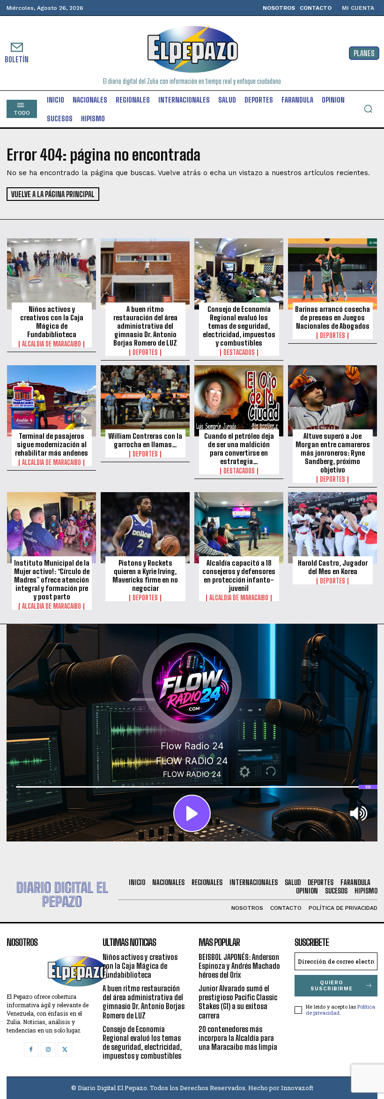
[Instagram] (48, 1049)
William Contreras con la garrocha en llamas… (145, 440)
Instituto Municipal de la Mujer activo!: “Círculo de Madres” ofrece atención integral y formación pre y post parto (51, 580)
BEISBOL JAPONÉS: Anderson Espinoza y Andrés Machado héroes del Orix (239, 965)
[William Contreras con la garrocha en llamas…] (145, 400)
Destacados (239, 352)
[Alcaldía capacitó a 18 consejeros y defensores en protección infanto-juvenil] (238, 527)
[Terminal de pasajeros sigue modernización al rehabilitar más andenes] (51, 400)
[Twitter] (65, 1049)
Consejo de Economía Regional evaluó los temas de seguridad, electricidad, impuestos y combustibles (239, 326)
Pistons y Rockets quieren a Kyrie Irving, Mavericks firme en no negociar (145, 575)
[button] (368, 108)
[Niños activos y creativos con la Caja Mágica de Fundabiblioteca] (51, 274)
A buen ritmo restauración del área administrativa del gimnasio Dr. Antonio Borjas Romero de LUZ (145, 326)
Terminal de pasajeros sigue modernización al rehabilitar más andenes (51, 444)
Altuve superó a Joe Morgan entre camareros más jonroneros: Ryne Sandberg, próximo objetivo (332, 453)
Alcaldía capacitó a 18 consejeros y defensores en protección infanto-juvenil (238, 575)
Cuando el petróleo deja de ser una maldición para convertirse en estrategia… (239, 448)
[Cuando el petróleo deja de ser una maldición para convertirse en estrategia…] (238, 400)
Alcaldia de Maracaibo (51, 344)
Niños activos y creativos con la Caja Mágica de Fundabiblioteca (51, 322)
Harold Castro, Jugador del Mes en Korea (333, 567)
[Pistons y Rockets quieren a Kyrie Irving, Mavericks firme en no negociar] (145, 527)
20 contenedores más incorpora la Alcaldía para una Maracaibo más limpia (238, 1038)
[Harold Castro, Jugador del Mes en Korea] (332, 527)
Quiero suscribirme (331, 986)
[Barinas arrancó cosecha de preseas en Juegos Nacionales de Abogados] (332, 274)
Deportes (145, 352)
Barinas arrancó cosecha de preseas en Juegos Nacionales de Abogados (332, 317)
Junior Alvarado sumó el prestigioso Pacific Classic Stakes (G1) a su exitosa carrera (238, 1002)
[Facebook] (31, 1049)
